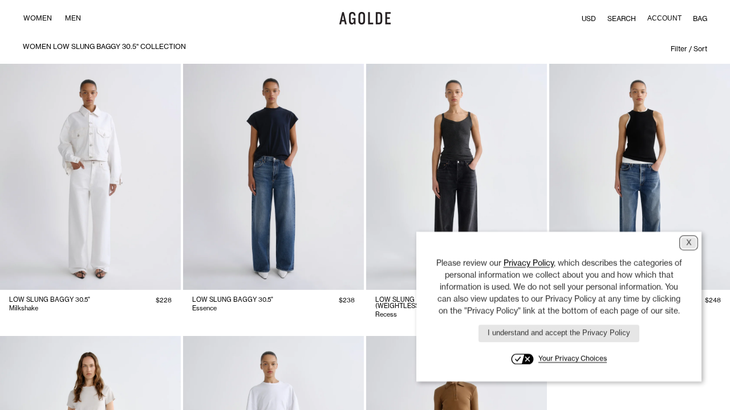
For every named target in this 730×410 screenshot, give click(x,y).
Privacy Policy (529, 263)
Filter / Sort (689, 48)
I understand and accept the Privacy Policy (559, 333)
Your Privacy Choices (572, 358)
